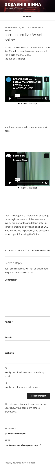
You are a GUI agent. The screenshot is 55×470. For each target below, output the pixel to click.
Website (9, 353)
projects (23, 250)
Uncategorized (40, 250)
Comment (11, 279)
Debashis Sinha (23, 4)
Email (8, 337)
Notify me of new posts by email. (22, 387)
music (12, 250)
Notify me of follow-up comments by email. (24, 374)
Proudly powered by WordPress (20, 462)
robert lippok (12, 234)
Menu (29, 16)
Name (9, 321)
